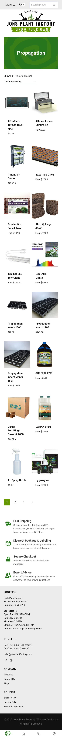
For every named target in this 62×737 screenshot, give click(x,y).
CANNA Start (43, 426)
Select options (45, 190)
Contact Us (9, 679)
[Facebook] (6, 660)
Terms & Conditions (13, 706)
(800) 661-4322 (11, 648)
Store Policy (10, 697)
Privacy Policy (10, 702)
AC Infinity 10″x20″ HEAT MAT (16, 125)
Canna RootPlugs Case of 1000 (16, 430)
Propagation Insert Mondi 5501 (15, 377)
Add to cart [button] (17, 141)
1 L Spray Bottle (17, 480)
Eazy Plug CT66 (44, 174)
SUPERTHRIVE (43, 373)
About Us (8, 674)
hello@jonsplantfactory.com (18, 654)
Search (55, 5)
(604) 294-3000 (11, 645)
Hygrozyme (42, 480)
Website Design (45, 719)
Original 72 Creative (31, 723)
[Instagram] (11, 660)
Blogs (6, 683)
